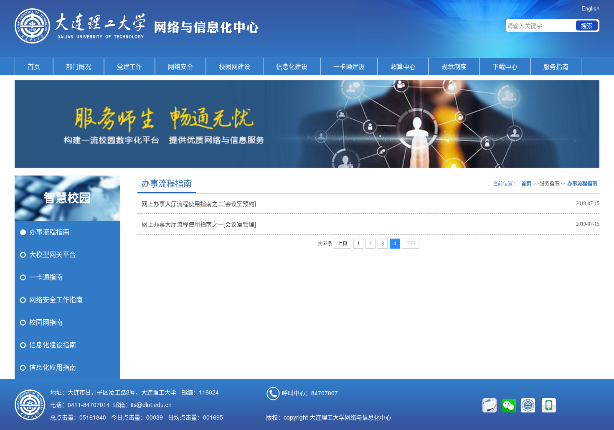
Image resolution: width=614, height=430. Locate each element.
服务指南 (555, 66)
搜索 (587, 25)
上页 (342, 244)
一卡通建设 (349, 66)
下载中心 (505, 66)
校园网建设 (234, 66)
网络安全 (180, 66)
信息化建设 (291, 66)
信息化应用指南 (52, 367)
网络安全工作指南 (56, 299)
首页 (34, 66)
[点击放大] (549, 405)
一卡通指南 (46, 277)
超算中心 (403, 66)
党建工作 (129, 66)
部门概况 (78, 66)
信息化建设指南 (52, 345)
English (590, 8)
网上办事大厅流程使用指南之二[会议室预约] (199, 203)
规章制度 (454, 66)
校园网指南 (46, 322)
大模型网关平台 (52, 254)
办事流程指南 (49, 232)
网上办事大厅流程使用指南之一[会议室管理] (199, 224)
